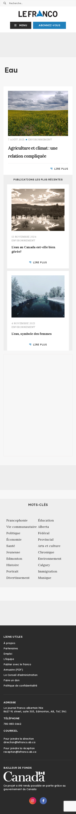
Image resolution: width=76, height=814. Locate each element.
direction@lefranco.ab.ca (19, 742)
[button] (20, 25)
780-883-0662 (12, 723)
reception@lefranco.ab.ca (20, 751)
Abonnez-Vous (49, 25)
